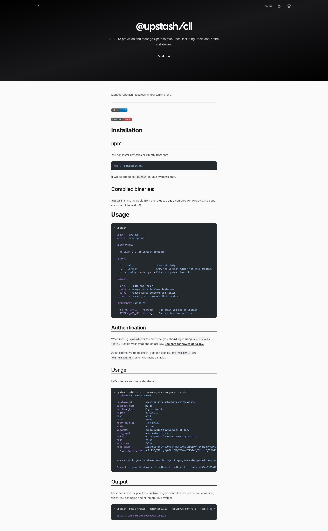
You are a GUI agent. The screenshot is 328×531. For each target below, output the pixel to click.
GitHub (164, 56)
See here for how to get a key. (184, 344)
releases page (165, 200)
